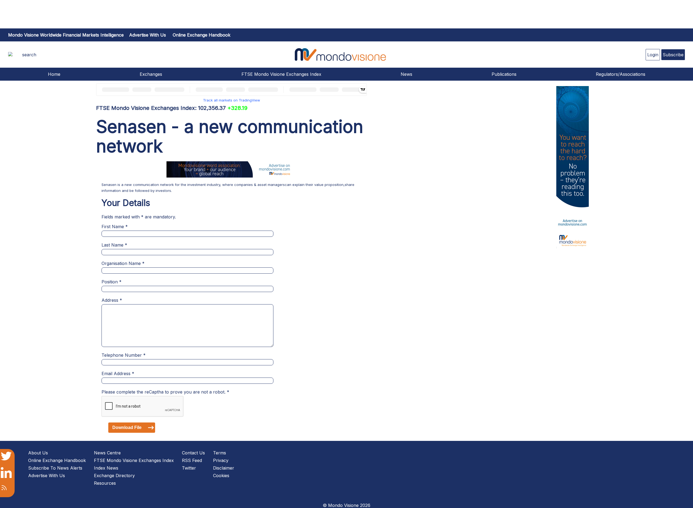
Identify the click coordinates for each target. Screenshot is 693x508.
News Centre (107, 452)
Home (54, 74)
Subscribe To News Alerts (55, 468)
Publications (504, 74)
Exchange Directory (114, 475)
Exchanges (151, 74)
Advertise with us (147, 35)
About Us (38, 452)
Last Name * (114, 245)
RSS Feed (192, 460)
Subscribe (673, 54)
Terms (219, 452)
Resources (105, 483)
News (406, 74)
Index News (106, 468)
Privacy (220, 460)
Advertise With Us (46, 475)
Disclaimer (223, 468)
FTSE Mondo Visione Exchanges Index (281, 74)
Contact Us (193, 452)
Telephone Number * (124, 355)
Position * (112, 281)
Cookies (221, 475)
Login (652, 54)
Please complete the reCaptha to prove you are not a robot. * (165, 392)
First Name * (115, 226)
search (29, 54)
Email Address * (118, 373)
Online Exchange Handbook (201, 35)
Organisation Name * (123, 263)
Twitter (189, 468)
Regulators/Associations (620, 74)
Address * (112, 300)
